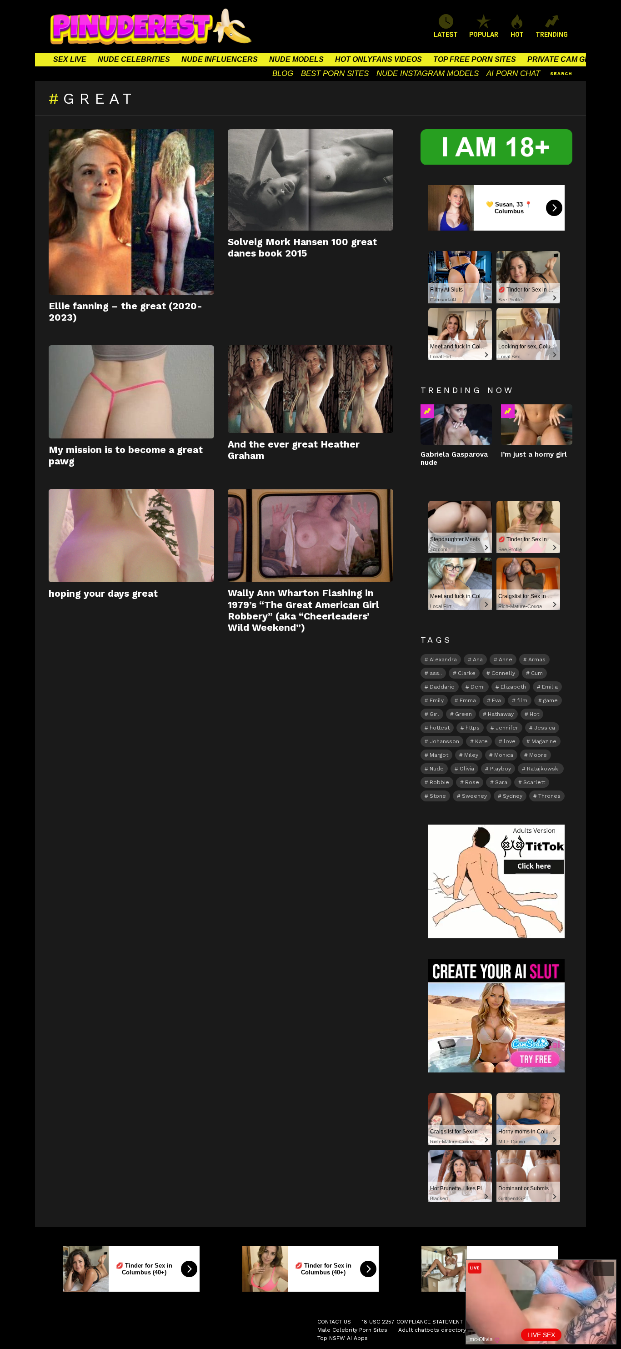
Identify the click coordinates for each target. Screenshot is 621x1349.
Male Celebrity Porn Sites (352, 1330)
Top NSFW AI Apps (342, 1338)
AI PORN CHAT (513, 73)
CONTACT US (334, 1322)
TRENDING (552, 34)
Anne (505, 659)
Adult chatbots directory (432, 1330)
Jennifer (507, 728)
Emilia (550, 687)
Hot (534, 714)
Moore (538, 755)
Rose (472, 782)
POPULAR (483, 34)
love (510, 741)
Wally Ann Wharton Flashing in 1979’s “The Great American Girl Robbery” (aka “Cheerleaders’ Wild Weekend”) (303, 610)
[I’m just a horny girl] (536, 424)
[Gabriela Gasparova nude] (456, 424)
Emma (468, 700)
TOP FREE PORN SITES (474, 59)
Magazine (543, 741)
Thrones (549, 796)
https (473, 728)
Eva (496, 700)
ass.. (436, 673)
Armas (537, 659)
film (522, 700)
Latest (446, 34)
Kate (481, 741)
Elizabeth (513, 687)
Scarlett (534, 782)
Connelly (503, 673)
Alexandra (443, 659)
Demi (478, 687)
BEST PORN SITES (335, 73)
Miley (471, 755)
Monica (503, 755)
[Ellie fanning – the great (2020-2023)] (131, 212)
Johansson (444, 741)
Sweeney (474, 796)
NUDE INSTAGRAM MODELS (427, 73)
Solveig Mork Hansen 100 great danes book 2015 (302, 247)
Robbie (439, 782)
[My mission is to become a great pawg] (131, 391)
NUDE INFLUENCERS (219, 59)
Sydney (512, 796)
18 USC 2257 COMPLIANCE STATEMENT (412, 1322)
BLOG (282, 73)
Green (463, 714)
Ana (478, 659)
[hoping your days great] (131, 535)
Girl (434, 714)
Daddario (442, 687)
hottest (440, 728)
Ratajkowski (543, 768)
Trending (427, 411)
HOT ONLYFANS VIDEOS (378, 59)
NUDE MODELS (296, 59)
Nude (437, 768)
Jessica (544, 728)
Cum (537, 673)
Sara (501, 782)
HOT (517, 34)
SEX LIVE (69, 59)
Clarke (467, 673)
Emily (437, 700)
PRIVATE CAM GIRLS (564, 59)
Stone (438, 796)
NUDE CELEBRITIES (134, 59)
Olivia (467, 768)
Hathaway (501, 714)
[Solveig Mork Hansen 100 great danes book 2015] (310, 180)
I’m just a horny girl (534, 454)
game (550, 700)
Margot (439, 755)
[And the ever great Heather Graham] (310, 389)
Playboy (500, 768)
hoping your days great (103, 593)
